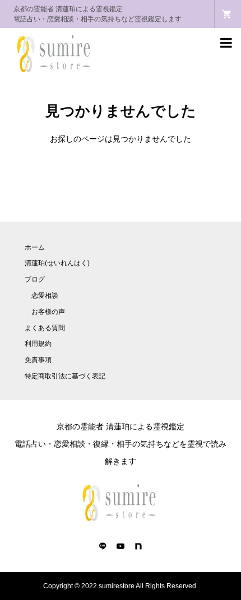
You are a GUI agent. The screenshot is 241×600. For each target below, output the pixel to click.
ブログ (35, 279)
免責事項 (38, 360)
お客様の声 (48, 312)
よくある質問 (45, 328)
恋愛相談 (44, 295)
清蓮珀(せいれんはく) (57, 263)
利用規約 (38, 344)
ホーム (35, 247)
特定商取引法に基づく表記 (65, 376)
